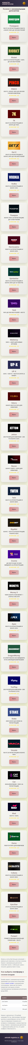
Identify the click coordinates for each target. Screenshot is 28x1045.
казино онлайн (9, 983)
